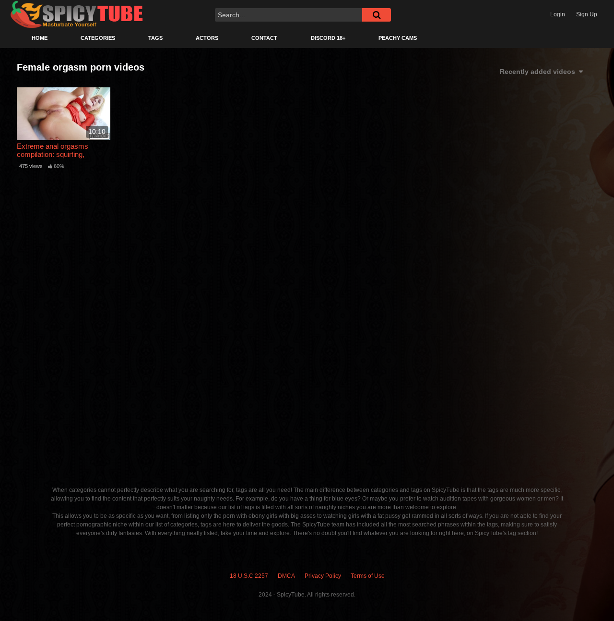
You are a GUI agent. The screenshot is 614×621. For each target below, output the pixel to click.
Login (557, 14)
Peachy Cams (397, 38)
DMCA (286, 576)
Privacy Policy (323, 576)
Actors (207, 38)
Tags (155, 38)
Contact (264, 38)
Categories (98, 38)
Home (39, 38)
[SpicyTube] (77, 14)
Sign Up (586, 14)
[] (376, 15)
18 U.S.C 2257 (249, 576)
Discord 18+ (328, 38)
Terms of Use (368, 576)
